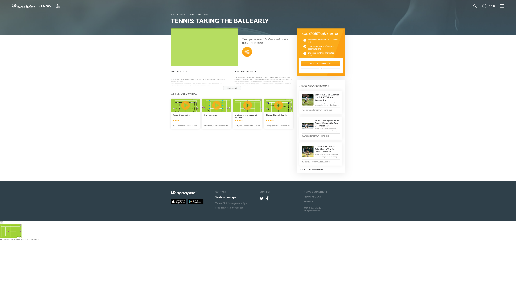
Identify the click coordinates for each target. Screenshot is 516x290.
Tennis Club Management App (231, 203)
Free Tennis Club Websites (229, 207)
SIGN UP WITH (321, 63)
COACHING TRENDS (315, 169)
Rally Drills (203, 14)
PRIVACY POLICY (312, 196)
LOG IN (491, 6)
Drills (191, 14)
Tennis (182, 14)
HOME (173, 14)
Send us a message (225, 197)
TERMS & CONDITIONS (315, 192)
